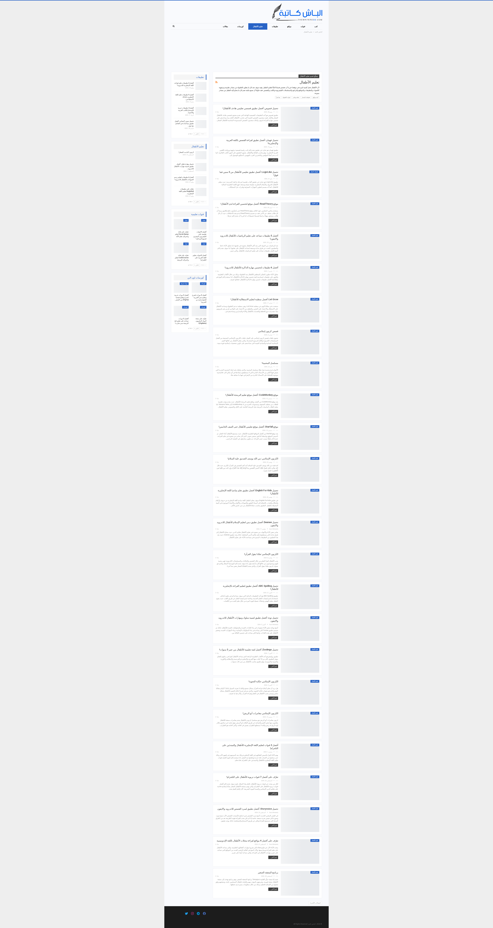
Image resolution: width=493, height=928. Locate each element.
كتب (316, 26)
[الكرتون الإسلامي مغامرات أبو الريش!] (300, 724)
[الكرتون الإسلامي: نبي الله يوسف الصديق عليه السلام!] (300, 469)
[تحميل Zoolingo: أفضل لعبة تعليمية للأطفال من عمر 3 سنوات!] (300, 660)
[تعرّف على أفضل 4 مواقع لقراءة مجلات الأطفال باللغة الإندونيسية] (300, 851)
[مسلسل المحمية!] (300, 374)
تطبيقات (275, 26)
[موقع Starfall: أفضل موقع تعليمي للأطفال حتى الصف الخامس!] (300, 437)
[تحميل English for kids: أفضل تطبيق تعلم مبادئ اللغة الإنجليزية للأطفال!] (300, 501)
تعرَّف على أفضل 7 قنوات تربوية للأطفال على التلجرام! (252, 777)
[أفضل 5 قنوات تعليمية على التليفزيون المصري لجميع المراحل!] (199, 224)
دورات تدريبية (184, 283)
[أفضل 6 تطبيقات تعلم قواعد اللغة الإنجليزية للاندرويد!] (200, 86)
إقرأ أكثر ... (273, 125)
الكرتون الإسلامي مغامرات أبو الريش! (260, 713)
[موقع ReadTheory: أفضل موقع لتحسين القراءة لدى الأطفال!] (300, 214)
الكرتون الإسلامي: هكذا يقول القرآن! (261, 554)
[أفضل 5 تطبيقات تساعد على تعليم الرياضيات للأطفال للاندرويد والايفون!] (300, 246)
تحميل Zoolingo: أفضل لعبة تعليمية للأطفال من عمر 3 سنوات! (248, 649)
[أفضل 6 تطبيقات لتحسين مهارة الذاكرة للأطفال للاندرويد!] (300, 278)
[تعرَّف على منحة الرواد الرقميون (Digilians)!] (199, 311)
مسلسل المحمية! (270, 363)
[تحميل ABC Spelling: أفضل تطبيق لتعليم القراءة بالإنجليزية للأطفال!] (300, 596)
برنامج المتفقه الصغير (268, 872)
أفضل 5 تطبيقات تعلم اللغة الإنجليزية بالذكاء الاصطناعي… (184, 97)
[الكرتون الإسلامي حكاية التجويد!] (300, 692)
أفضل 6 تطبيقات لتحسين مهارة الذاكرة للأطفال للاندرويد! (251, 267)
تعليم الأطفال (258, 26)
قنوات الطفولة (286, 97)
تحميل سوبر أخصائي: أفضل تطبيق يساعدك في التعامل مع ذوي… (184, 123)
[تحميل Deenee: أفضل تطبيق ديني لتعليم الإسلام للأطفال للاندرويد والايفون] (300, 533)
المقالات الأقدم (316, 903)
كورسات (240, 26)
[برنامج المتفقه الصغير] (300, 883)
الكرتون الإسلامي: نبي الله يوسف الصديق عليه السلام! (253, 458)
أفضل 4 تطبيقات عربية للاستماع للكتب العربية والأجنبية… (186, 110)
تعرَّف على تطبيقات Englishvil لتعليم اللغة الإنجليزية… (186, 191)
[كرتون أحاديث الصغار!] (200, 155)
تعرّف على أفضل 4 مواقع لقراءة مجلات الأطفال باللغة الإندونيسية (247, 840)
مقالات (225, 26)
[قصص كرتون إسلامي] (300, 342)
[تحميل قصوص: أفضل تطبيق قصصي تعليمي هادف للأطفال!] (300, 119)
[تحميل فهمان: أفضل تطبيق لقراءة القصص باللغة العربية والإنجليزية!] (300, 151)
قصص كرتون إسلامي (268, 331)
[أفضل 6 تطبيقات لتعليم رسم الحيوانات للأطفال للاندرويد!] (200, 180)
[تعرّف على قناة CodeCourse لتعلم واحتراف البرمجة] (181, 248)
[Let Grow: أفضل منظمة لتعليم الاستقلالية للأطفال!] (300, 310)
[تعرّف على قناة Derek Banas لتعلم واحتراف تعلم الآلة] (181, 224)
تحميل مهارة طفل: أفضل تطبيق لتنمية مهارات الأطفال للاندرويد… (184, 166)
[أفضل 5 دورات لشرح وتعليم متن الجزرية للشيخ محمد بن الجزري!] (199, 287)
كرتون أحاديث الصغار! (186, 152)
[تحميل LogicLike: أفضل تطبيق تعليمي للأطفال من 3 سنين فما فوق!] (300, 183)
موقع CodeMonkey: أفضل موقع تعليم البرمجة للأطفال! (252, 395)
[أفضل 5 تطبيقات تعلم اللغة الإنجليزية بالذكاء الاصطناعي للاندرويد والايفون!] (200, 98)
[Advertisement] (246, 53)
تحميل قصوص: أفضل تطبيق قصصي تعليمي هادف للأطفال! (250, 108)
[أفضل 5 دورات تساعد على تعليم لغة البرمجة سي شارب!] (181, 311)
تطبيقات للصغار (306, 97)
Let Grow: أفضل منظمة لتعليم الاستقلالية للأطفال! (254, 299)
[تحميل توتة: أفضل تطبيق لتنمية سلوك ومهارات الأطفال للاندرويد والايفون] (300, 628)
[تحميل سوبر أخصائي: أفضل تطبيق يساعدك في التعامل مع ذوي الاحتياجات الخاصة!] (200, 124)
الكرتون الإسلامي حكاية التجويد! (263, 681)
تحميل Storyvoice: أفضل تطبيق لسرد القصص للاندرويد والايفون (247, 808)
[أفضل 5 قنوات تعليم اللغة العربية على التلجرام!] (199, 248)
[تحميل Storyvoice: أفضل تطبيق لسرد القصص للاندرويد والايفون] (300, 819)
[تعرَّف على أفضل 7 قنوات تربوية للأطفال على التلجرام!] (300, 787)
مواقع (289, 26)
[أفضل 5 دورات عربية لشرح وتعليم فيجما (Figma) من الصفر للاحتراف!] (181, 287)
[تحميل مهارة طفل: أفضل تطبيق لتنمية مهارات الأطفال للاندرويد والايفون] (200, 167)
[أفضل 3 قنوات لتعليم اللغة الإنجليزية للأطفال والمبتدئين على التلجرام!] (300, 756)
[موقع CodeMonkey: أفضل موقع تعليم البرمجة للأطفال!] (300, 405)
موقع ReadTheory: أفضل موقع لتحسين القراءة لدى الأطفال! (249, 203)
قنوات (303, 26)
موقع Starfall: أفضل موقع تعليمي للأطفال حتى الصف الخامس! (248, 426)
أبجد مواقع (315, 97)
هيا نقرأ (278, 97)
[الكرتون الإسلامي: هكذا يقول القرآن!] (300, 565)
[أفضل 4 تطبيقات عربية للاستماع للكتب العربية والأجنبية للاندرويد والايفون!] (200, 111)
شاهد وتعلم (296, 97)
